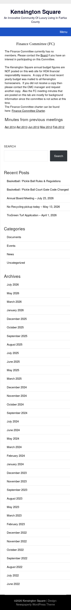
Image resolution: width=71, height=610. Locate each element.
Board (44, 55)
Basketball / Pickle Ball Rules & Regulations (34, 181)
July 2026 (13, 284)
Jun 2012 (33, 127)
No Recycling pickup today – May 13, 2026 (33, 206)
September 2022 (17, 558)
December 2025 (17, 319)
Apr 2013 (21, 127)
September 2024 (17, 413)
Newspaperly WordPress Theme (35, 604)
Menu (63, 32)
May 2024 (13, 438)
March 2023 (14, 515)
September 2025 (17, 336)
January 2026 (15, 310)
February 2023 (16, 524)
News (10, 254)
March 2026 (14, 301)
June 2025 (13, 361)
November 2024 (17, 396)
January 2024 (15, 464)
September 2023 (17, 490)
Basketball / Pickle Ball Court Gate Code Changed (38, 189)
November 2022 (17, 541)
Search (10, 146)
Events (11, 246)
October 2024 (15, 404)
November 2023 (17, 481)
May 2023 (13, 507)
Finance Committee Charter (28, 111)
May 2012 (46, 127)
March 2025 (14, 378)
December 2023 (17, 473)
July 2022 (13, 575)
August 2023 (14, 498)
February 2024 (16, 456)
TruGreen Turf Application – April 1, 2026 (32, 215)
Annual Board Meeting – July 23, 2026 (30, 198)
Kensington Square (35, 11)
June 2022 (13, 584)
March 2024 (14, 447)
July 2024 (13, 421)
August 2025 (14, 344)
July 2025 (13, 353)
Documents (14, 237)
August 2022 (14, 567)
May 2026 (13, 293)
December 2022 (17, 532)
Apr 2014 (10, 127)
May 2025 (13, 370)
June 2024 (13, 430)
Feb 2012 (58, 127)
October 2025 (15, 327)
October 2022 (15, 550)
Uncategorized (16, 262)
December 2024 (17, 387)
